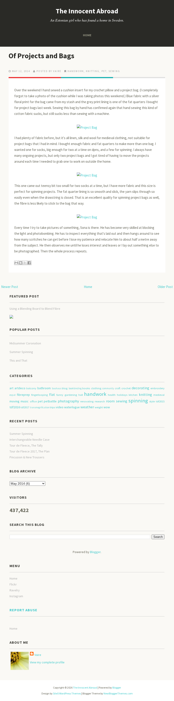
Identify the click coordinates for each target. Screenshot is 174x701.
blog (65, 388)
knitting (92, 71)
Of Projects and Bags (41, 55)
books (86, 388)
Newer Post (9, 287)
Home (87, 35)
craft (117, 388)
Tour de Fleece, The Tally (26, 445)
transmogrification (39, 407)
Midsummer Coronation (25, 343)
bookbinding (75, 388)
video (59, 407)
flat (52, 394)
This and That (18, 360)
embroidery (157, 388)
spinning (138, 400)
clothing (96, 388)
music (25, 401)
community (108, 388)
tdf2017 (25, 407)
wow (107, 407)
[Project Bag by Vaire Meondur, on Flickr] (87, 125)
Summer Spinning (21, 352)
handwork (76, 71)
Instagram (16, 596)
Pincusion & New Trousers (27, 457)
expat (13, 394)
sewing (114, 71)
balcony (31, 388)
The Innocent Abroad (87, 11)
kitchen (133, 394)
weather (87, 406)
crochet (126, 388)
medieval (158, 394)
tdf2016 (15, 407)
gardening (71, 394)
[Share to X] (25, 263)
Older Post (165, 287)
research (100, 401)
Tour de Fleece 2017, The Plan (30, 451)
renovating (87, 401)
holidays (122, 394)
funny (59, 394)
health (112, 394)
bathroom (44, 388)
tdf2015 (160, 401)
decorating (140, 387)
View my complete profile (47, 662)
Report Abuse (23, 610)
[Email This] (16, 263)
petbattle (50, 401)
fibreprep (23, 395)
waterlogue (72, 407)
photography (68, 401)
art (11, 388)
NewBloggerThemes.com (118, 693)
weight (99, 407)
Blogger (95, 552)
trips (52, 407)
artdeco (19, 388)
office (33, 401)
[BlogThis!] (20, 263)
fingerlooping (39, 394)
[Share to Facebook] (29, 263)
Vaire (37, 655)
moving (14, 401)
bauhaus (56, 388)
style (152, 401)
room (110, 401)
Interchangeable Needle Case (30, 440)
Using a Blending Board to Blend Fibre (35, 309)
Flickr (13, 584)
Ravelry (15, 590)
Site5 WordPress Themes (67, 693)
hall (80, 394)
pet (104, 71)
